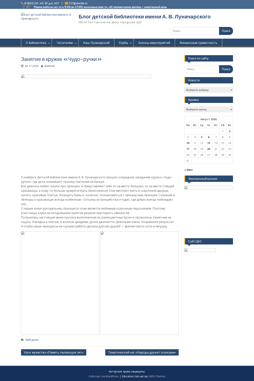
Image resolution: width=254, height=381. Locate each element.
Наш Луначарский (96, 43)
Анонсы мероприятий (154, 43)
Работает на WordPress (104, 376)
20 (208, 149)
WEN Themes (157, 376)
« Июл (188, 169)
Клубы (123, 43)
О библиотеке (36, 43)
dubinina (49, 66)
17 (187, 149)
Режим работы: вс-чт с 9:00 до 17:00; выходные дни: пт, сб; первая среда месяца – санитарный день (100, 7)
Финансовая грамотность (198, 43)
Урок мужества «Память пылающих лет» (53, 352)
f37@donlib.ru (78, 3)
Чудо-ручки (32, 339)
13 (208, 143)
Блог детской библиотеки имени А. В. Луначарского (145, 16)
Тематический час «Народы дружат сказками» (142, 352)
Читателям (65, 43)
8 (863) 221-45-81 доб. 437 (41, 3)
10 (187, 143)
